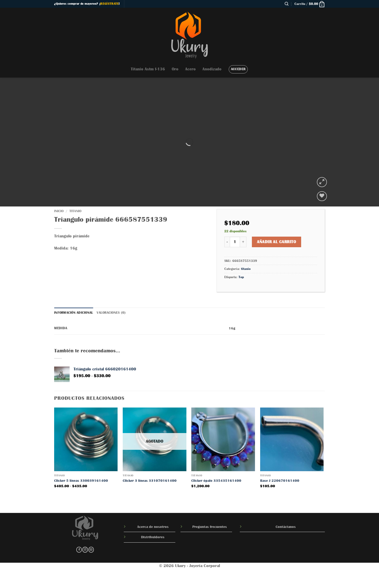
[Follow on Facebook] (79, 550)
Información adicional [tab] (73, 312)
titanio (75, 211)
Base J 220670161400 (279, 480)
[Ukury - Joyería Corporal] (189, 34)
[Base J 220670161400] (292, 439)
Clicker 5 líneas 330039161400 (81, 480)
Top (241, 277)
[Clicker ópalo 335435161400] (223, 439)
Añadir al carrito (276, 242)
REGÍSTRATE (109, 3)
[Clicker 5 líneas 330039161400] (86, 439)
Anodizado (211, 69)
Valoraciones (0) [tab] (111, 312)
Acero (190, 69)
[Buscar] (287, 3)
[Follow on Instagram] (85, 550)
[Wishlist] (322, 196)
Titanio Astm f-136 (148, 69)
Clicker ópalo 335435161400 (216, 480)
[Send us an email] (91, 550)
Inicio (59, 211)
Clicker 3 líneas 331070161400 (150, 480)
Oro (175, 69)
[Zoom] (322, 182)
